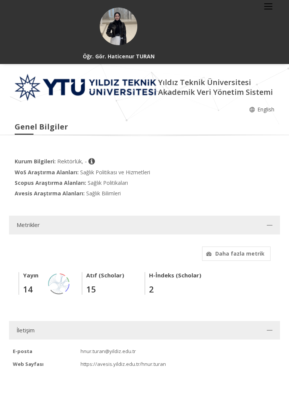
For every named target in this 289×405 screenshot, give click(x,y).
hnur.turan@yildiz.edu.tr (108, 351)
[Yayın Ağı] (59, 283)
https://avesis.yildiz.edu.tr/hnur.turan (123, 364)
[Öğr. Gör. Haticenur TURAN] (118, 26)
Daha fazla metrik (240, 253)
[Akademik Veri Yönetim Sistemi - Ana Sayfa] (86, 86)
